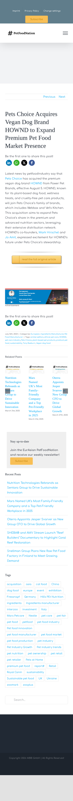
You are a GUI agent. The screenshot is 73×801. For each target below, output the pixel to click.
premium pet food (18, 666)
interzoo (12, 609)
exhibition (55, 590)
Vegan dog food (43, 343)
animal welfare (36, 337)
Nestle (33, 615)
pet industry (45, 641)
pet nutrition (15, 653)
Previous (49, 96)
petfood (27, 622)
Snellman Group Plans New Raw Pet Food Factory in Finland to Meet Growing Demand (36, 555)
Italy (44, 609)
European (35, 334)
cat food (41, 584)
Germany (30, 596)
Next (62, 96)
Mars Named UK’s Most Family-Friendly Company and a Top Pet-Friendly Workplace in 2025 (35, 506)
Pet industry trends (49, 647)
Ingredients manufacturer (42, 603)
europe (27, 590)
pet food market (51, 634)
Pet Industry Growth (19, 647)
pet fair (61, 615)
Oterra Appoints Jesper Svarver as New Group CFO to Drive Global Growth (59, 394)
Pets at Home (34, 659)
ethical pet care (51, 337)
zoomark (12, 684)
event (40, 590)
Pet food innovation (19, 628)
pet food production (20, 641)
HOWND (36, 183)
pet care (46, 615)
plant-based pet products (43, 340)
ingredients (14, 603)
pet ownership (37, 653)
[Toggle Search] (55, 33)
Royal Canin (14, 672)
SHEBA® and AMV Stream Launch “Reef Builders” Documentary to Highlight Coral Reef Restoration (36, 537)
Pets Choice (13, 178)
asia (28, 584)
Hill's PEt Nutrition (51, 596)
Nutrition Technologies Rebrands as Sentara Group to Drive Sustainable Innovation (32, 487)
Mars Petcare (15, 615)
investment (29, 609)
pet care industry (12, 340)
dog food (13, 590)
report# (39, 666)
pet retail (56, 653)
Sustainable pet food (20, 678)
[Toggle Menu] (65, 33)
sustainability (16, 343)
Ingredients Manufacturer (52, 334)
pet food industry (48, 622)
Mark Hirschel (48, 232)
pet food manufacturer (21, 634)
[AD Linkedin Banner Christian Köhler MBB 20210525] (36, 289)
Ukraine (52, 678)
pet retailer (14, 659)
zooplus (28, 684)
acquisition (14, 584)
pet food (12, 622)
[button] (9, 163)
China (55, 584)
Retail (52, 666)
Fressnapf (13, 596)
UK (40, 678)
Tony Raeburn (29, 343)
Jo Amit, (10, 237)
